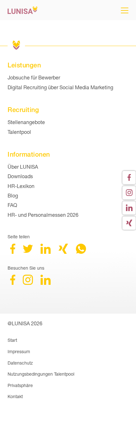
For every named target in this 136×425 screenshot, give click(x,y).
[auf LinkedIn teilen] (45, 252)
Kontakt (15, 396)
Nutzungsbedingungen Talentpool (41, 374)
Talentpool (19, 132)
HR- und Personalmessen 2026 (43, 215)
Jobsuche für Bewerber (34, 77)
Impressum (19, 351)
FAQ (12, 205)
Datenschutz (20, 363)
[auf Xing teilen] (63, 252)
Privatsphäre (20, 385)
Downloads (20, 176)
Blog (13, 195)
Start (12, 340)
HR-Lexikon (21, 186)
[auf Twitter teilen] (28, 252)
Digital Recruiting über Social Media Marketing (60, 87)
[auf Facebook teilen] (13, 252)
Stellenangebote (26, 122)
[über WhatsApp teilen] (81, 252)
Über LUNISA (23, 167)
